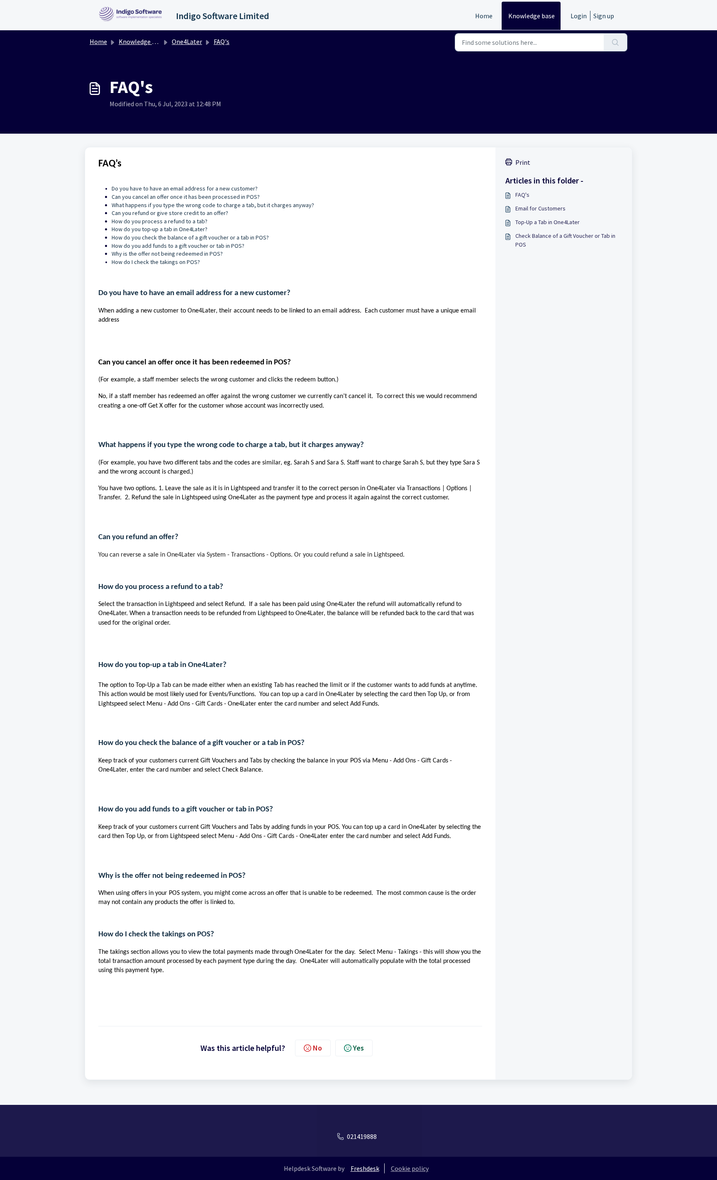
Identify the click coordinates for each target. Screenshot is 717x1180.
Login (579, 16)
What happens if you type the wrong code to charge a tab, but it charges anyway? (214, 205)
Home (484, 16)
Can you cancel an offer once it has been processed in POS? (186, 196)
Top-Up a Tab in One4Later (547, 222)
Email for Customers (540, 208)
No (317, 1048)
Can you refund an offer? (139, 537)
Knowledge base (531, 16)
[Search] (615, 42)
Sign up (603, 16)
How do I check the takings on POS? (156, 934)
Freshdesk (365, 1168)
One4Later (187, 41)
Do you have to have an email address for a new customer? (195, 293)
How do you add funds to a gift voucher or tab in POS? (178, 245)
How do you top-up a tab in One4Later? (160, 229)
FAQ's (221, 41)
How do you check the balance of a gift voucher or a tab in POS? (191, 237)
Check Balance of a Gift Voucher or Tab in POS (565, 240)
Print (522, 162)
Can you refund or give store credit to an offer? (170, 213)
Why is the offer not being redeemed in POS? (168, 253)
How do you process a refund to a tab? (159, 221)
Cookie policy (410, 1168)
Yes (358, 1048)
